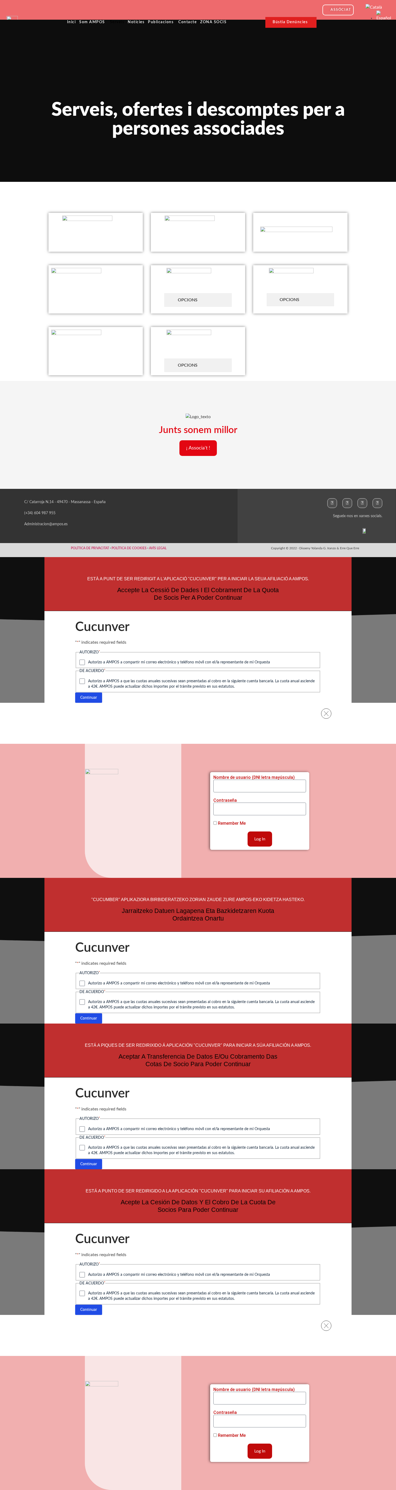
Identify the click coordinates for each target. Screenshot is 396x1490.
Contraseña (225, 800)
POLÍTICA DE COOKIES (129, 548)
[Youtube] (377, 503)
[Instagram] (362, 503)
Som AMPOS (92, 22)
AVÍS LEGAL (157, 548)
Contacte (187, 22)
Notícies (136, 22)
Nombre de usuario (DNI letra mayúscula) (254, 777)
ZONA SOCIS (213, 22)
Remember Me (231, 823)
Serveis (117, 22)
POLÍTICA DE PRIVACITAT (90, 548)
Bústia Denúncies (290, 22)
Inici (71, 22)
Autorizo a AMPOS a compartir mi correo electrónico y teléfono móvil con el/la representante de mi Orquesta (179, 662)
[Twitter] (347, 503)
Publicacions (160, 22)
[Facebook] (332, 503)
